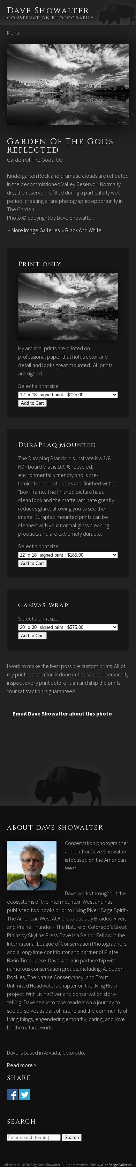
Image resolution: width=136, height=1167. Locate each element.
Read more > (22, 1065)
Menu (13, 32)
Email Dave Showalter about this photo (62, 713)
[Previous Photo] (3, 120)
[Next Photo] (68, 120)
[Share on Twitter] (24, 1096)
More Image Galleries (36, 230)
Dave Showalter (48, 10)
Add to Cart (32, 403)
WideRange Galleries (116, 1164)
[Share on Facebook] (12, 1096)
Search (72, 1137)
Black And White (83, 230)
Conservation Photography (50, 18)
